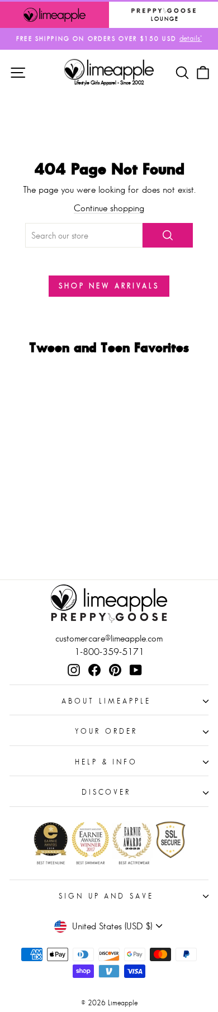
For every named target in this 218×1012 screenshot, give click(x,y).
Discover (106, 792)
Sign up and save (106, 896)
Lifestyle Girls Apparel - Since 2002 (109, 82)
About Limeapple (106, 701)
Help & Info (106, 762)
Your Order (106, 731)
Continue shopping (109, 208)
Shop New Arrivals (109, 286)
